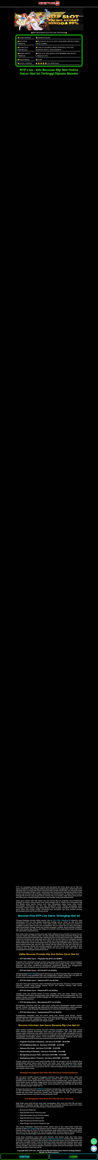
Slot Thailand (31, 1128)
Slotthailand (41, 1089)
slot (71, 1065)
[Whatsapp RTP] (94, 1144)
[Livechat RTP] (94, 1151)
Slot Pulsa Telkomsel (60, 920)
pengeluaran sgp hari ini (55, 1138)
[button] (94, 1149)
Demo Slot (31, 974)
